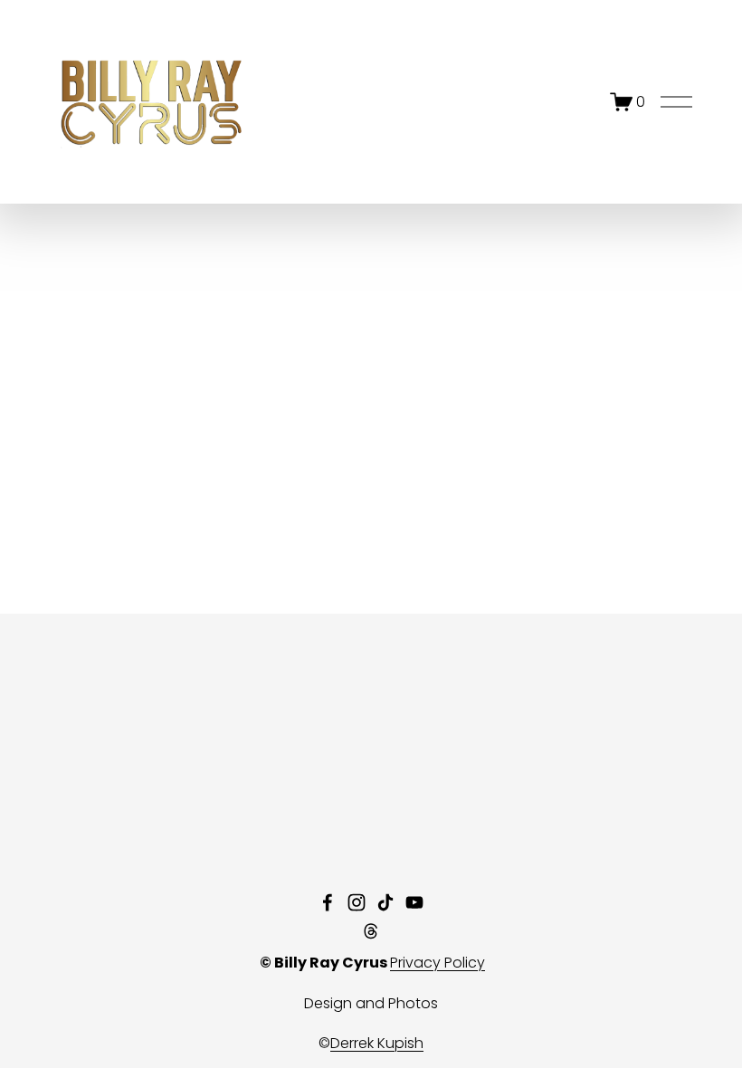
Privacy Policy (437, 962)
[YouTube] (414, 902)
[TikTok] (385, 902)
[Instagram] (356, 902)
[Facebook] (328, 902)
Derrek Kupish (376, 1043)
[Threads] (371, 931)
